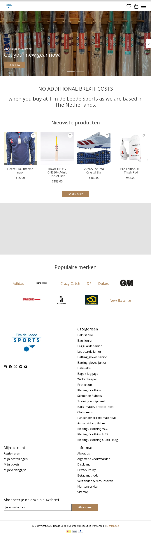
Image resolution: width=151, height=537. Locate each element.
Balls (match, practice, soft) (95, 407)
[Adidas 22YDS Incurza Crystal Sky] (93, 148)
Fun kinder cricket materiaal (96, 418)
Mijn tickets (12, 464)
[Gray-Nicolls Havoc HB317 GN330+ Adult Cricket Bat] (57, 148)
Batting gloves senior (92, 357)
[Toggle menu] (143, 6)
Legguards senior (89, 346)
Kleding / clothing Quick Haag (97, 440)
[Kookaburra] (61, 300)
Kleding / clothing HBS (92, 434)
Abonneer (85, 507)
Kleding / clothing (89, 390)
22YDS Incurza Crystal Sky (94, 170)
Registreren (12, 453)
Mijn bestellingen (16, 459)
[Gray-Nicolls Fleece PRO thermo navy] (20, 148)
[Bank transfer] (74, 531)
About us (83, 453)
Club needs (85, 412)
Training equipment (91, 401)
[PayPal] (80, 531)
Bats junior (85, 341)
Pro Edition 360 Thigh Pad (130, 170)
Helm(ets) (84, 368)
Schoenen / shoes (89, 396)
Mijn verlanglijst (15, 470)
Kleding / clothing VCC (92, 429)
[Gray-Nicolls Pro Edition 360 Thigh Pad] (130, 148)
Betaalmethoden (88, 475)
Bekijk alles (75, 194)
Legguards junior (89, 352)
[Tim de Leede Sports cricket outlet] (9, 6)
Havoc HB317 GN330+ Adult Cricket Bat (57, 172)
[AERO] (42, 283)
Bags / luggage (87, 374)
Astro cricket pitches (91, 423)
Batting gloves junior (91, 363)
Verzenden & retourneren (95, 481)
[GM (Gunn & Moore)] (127, 283)
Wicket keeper (87, 379)
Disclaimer (84, 464)
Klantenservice (87, 486)
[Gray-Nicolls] (31, 300)
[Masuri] (91, 300)
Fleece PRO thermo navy (20, 170)
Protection (84, 385)
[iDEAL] (68, 531)
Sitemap (83, 492)
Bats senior (85, 335)
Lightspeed (112, 525)
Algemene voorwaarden (93, 459)
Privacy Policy (86, 470)
